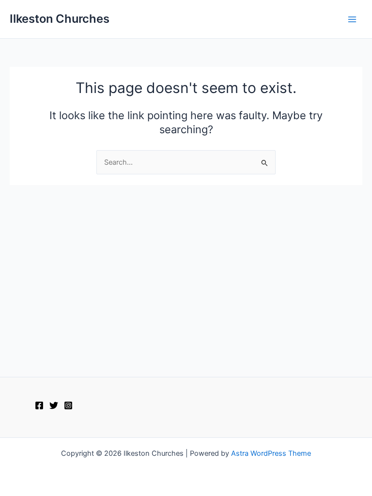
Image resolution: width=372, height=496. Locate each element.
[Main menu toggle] (352, 19)
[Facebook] (39, 405)
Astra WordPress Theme (271, 453)
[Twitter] (53, 405)
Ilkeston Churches (59, 19)
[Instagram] (68, 405)
